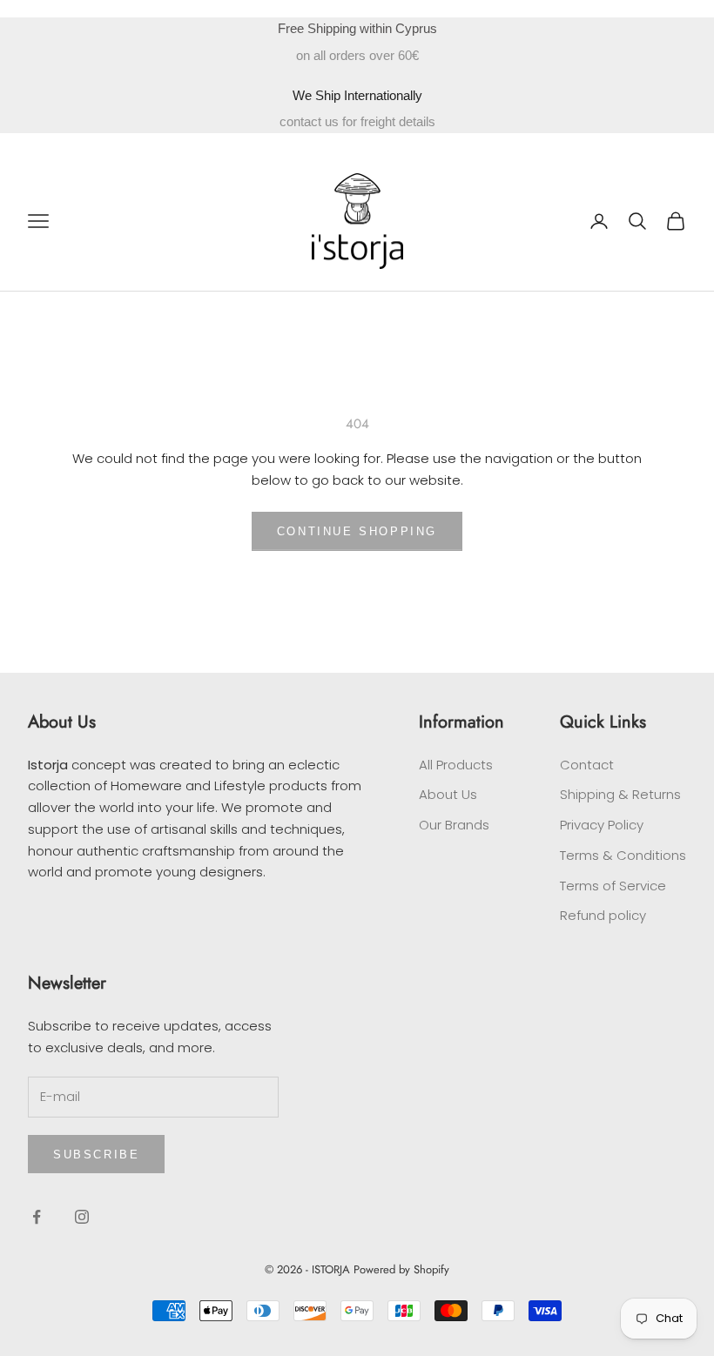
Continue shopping (357, 531)
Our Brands (454, 825)
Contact (587, 764)
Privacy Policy (601, 825)
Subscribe (96, 1154)
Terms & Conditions (623, 855)
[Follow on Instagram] (82, 1216)
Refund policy (603, 915)
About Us (448, 794)
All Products (456, 764)
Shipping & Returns (620, 794)
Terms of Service (613, 885)
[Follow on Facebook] (36, 1216)
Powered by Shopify (401, 1269)
